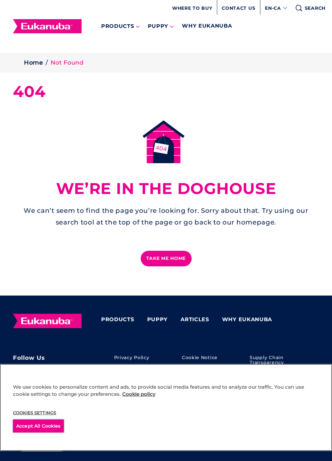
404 (29, 91)
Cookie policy (138, 394)
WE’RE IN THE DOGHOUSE (166, 188)
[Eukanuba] (47, 321)
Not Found (67, 62)
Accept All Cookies (38, 426)
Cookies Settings (34, 412)
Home (33, 62)
